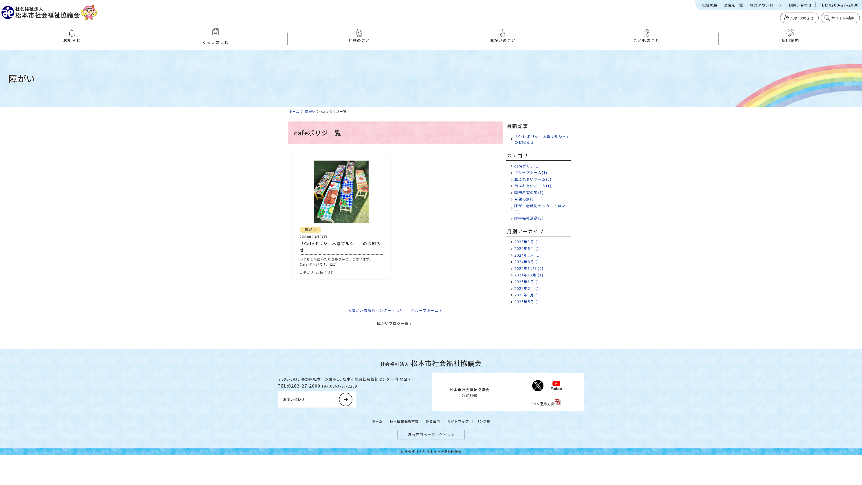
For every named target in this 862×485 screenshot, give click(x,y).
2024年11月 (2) (528, 268)
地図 (403, 379)
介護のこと (359, 40)
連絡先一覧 (733, 5)
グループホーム (425, 310)
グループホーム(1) (531, 172)
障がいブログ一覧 (393, 323)
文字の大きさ (802, 17)
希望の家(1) (525, 199)
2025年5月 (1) (527, 301)
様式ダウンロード (766, 5)
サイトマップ (458, 421)
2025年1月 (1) (527, 281)
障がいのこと (503, 40)
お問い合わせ (800, 5)
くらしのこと (215, 42)
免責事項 (433, 421)
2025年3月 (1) (527, 295)
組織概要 (710, 5)
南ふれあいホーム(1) (533, 185)
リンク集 (483, 421)
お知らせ (72, 40)
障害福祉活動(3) (529, 218)
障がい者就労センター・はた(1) (540, 208)
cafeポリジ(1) (527, 166)
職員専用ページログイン (429, 434)
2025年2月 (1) (527, 288)
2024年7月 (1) (527, 255)
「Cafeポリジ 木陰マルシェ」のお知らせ (542, 139)
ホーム (294, 111)
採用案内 (790, 40)
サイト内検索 (843, 17)
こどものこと (646, 40)
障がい (310, 111)
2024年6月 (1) (527, 248)
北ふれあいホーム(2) (533, 179)
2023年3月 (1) (527, 241)
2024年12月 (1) (528, 275)
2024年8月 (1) (527, 261)
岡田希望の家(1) (529, 192)
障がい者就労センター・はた (377, 310)
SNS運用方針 (543, 403)
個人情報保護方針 (404, 421)
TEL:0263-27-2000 (839, 5)
